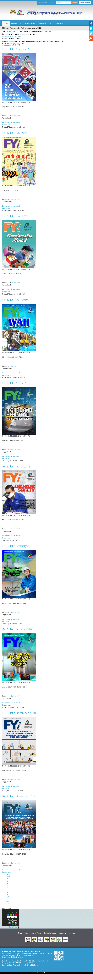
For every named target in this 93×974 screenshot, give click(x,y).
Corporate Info (16, 23)
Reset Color (12, 917)
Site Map (72, 933)
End (8, 904)
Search (75, 2)
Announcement (30, 23)
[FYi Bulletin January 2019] (19, 657)
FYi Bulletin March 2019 (16, 466)
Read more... (6, 125)
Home (6, 23)
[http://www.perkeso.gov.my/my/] (59, 939)
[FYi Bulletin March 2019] (19, 492)
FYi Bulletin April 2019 (15, 383)
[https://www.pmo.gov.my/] (34, 939)
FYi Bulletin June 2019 (15, 216)
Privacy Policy (23, 933)
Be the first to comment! (11, 122)
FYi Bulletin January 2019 (17, 629)
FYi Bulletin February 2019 (18, 546)
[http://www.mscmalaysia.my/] (40, 939)
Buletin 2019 (15, 116)
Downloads (42, 23)
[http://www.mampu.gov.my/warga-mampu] (65, 939)
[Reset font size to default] (13, 925)
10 (8, 897)
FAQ (50, 23)
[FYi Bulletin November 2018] (19, 824)
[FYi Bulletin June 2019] (19, 244)
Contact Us (59, 23)
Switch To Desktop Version (46, 973)
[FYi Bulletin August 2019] (19, 77)
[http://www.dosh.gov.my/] (53, 939)
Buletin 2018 (15, 779)
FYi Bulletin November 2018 (19, 796)
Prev (8, 876)
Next (8, 901)
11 (8, 899)
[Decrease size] (16, 925)
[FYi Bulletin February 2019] (19, 573)
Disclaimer (62, 933)
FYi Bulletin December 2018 (19, 713)
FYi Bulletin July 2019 (14, 132)
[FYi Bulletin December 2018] (19, 741)
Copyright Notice (50, 933)
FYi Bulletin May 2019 (15, 299)
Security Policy (36, 933)
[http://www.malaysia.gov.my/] (28, 939)
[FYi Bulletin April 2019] (19, 411)
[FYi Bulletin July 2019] (19, 160)
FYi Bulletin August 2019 (16, 49)
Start (8, 874)
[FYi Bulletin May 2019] (19, 327)
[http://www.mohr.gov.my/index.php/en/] (46, 939)
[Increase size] (10, 925)
